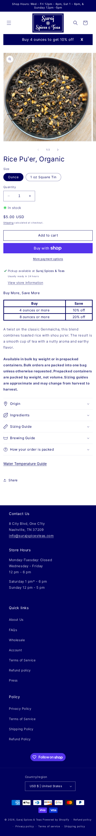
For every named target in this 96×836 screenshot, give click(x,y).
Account (15, 650)
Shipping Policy (21, 729)
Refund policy (20, 670)
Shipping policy (74, 826)
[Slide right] (58, 150)
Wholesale (17, 640)
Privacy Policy (20, 708)
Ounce (13, 177)
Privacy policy (24, 826)
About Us (16, 619)
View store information (25, 282)
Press (13, 680)
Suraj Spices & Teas (29, 819)
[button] (9, 23)
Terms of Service (22, 660)
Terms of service (49, 826)
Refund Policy (20, 739)
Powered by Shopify (56, 819)
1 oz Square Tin (43, 177)
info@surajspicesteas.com (31, 536)
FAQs (13, 630)
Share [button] (13, 480)
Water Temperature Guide (25, 463)
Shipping (8, 222)
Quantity (9, 187)
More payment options (48, 259)
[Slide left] (38, 150)
